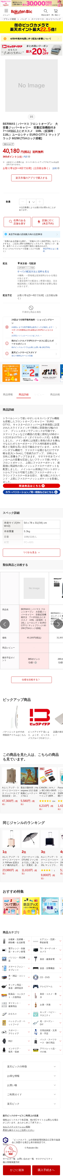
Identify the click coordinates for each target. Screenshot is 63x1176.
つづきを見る (30, 552)
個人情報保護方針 (11, 1162)
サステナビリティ (44, 1159)
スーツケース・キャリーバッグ (46, 19)
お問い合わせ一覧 (25, 1159)
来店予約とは (49, 249)
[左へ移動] (5, 624)
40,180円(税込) (34, 637)
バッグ (23, 19)
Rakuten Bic (21, 12)
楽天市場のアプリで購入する (31, 177)
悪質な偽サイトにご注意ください (18, 1130)
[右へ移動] (58, 624)
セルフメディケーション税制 (16, 1127)
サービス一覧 (9, 1159)
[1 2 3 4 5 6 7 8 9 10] (31, 202)
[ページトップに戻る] (58, 1164)
